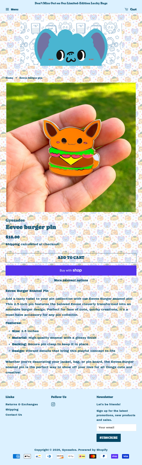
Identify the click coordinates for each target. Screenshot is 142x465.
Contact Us (14, 414)
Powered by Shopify (93, 449)
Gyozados (69, 449)
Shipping (13, 244)
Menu (14, 9)
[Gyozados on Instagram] (53, 405)
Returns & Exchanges (22, 404)
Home (9, 78)
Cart (133, 9)
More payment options (71, 280)
